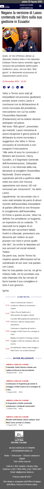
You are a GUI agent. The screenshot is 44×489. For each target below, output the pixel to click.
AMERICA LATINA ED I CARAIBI (17, 364)
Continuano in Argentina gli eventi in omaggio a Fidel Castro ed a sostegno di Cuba (25, 331)
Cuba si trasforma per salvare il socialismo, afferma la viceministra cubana (23, 305)
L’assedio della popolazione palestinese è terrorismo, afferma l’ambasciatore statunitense (25, 322)
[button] (4, 87)
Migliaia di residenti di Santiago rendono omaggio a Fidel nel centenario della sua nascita (25, 341)
